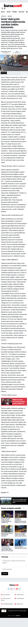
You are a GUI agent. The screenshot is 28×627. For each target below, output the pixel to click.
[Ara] (2, 8)
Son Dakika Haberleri (8, 604)
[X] (11, 589)
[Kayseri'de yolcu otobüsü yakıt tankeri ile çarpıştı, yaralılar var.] (7, 514)
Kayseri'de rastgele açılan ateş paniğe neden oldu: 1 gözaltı (20, 535)
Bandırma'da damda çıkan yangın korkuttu (7, 535)
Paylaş (4, 72)
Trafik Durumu (19, 594)
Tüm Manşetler (20, 598)
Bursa (3, 12)
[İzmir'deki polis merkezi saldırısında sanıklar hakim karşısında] (14, 63)
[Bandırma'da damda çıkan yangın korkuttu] (7, 528)
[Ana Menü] (4, 8)
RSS (5, 610)
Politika (14, 12)
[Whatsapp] (19, 589)
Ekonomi (21, 12)
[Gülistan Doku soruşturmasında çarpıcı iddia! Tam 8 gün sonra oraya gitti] (7, 542)
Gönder (4, 573)
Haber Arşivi (20, 604)
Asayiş (10, 16)
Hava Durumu (6, 594)
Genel (8, 12)
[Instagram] (14, 589)
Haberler (3, 16)
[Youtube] (17, 589)
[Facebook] (8, 589)
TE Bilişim (18, 615)
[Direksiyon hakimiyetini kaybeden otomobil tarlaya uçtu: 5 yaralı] (21, 514)
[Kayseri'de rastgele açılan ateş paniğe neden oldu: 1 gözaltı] (21, 528)
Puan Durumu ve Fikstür (6, 599)
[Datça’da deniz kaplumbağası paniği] (21, 542)
